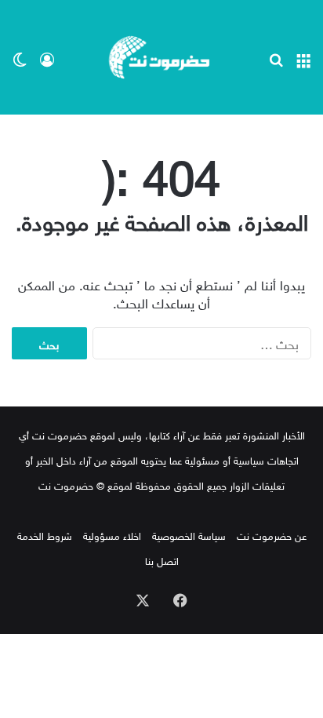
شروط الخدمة (44, 535)
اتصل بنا (162, 560)
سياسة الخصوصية (189, 535)
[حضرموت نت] (161, 57)
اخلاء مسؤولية (112, 535)
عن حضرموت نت (272, 535)
